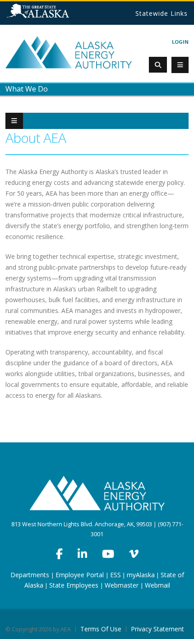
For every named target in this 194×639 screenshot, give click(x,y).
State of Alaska (49, 14)
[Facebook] (59, 553)
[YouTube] (108, 553)
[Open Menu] (180, 65)
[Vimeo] (134, 553)
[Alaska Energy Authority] (68, 51)
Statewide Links (161, 13)
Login (180, 41)
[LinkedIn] (82, 553)
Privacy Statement (157, 629)
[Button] (14, 121)
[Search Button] (158, 65)
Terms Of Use (100, 629)
